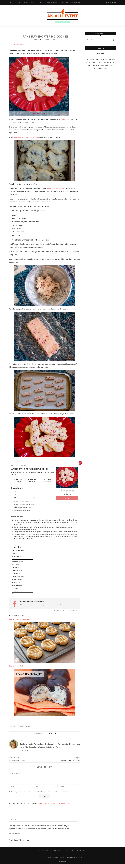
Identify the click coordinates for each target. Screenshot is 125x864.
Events (41, 2)
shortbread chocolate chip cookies (26, 137)
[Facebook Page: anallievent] (15, 603)
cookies (12, 726)
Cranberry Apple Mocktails (55, 188)
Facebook (60, 605)
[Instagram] (110, 2)
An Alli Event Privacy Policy (19, 840)
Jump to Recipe (17, 45)
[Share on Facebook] (49, 733)
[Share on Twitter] (51, 733)
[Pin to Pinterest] (53, 733)
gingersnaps (64, 119)
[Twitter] (108, 2)
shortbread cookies (24, 726)
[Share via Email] (55, 733)
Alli (40, 39)
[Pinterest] (112, 2)
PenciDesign (79, 857)
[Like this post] (47, 733)
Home (12, 2)
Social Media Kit (64, 2)
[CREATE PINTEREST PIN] (80, 463)
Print (67, 498)
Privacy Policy (75, 2)
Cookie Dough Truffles (17, 666)
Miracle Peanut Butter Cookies (20, 619)
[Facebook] (106, 2)
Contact (25, 2)
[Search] (115, 2)
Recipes (33, 2)
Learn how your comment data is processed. (54, 803)
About (18, 2)
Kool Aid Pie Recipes (51, 2)
